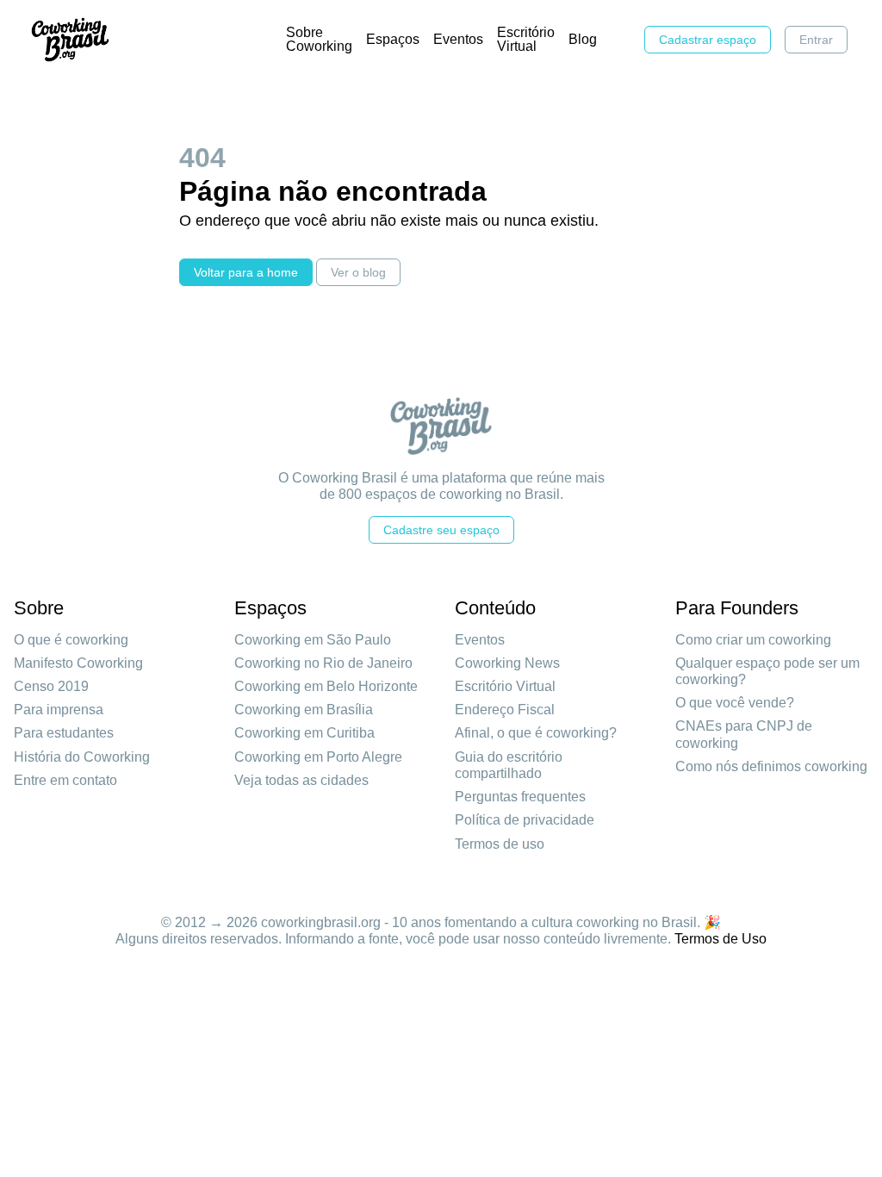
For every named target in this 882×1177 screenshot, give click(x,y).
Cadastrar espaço (707, 40)
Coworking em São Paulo (312, 639)
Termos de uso (499, 844)
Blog (582, 39)
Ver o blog (358, 272)
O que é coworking (71, 639)
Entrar (816, 40)
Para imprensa (58, 709)
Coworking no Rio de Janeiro (323, 663)
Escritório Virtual (526, 39)
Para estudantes (64, 733)
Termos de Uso (720, 938)
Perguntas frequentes (520, 796)
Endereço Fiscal (505, 709)
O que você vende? (734, 702)
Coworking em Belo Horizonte (326, 686)
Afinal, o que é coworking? (536, 733)
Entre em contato (65, 780)
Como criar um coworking (753, 639)
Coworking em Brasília (303, 709)
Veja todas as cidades (301, 780)
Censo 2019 (51, 686)
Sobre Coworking (319, 39)
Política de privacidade (524, 820)
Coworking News (507, 663)
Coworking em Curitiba (304, 733)
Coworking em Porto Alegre (318, 757)
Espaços (392, 39)
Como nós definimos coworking (771, 766)
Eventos (458, 39)
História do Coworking (82, 757)
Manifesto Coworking (78, 663)
